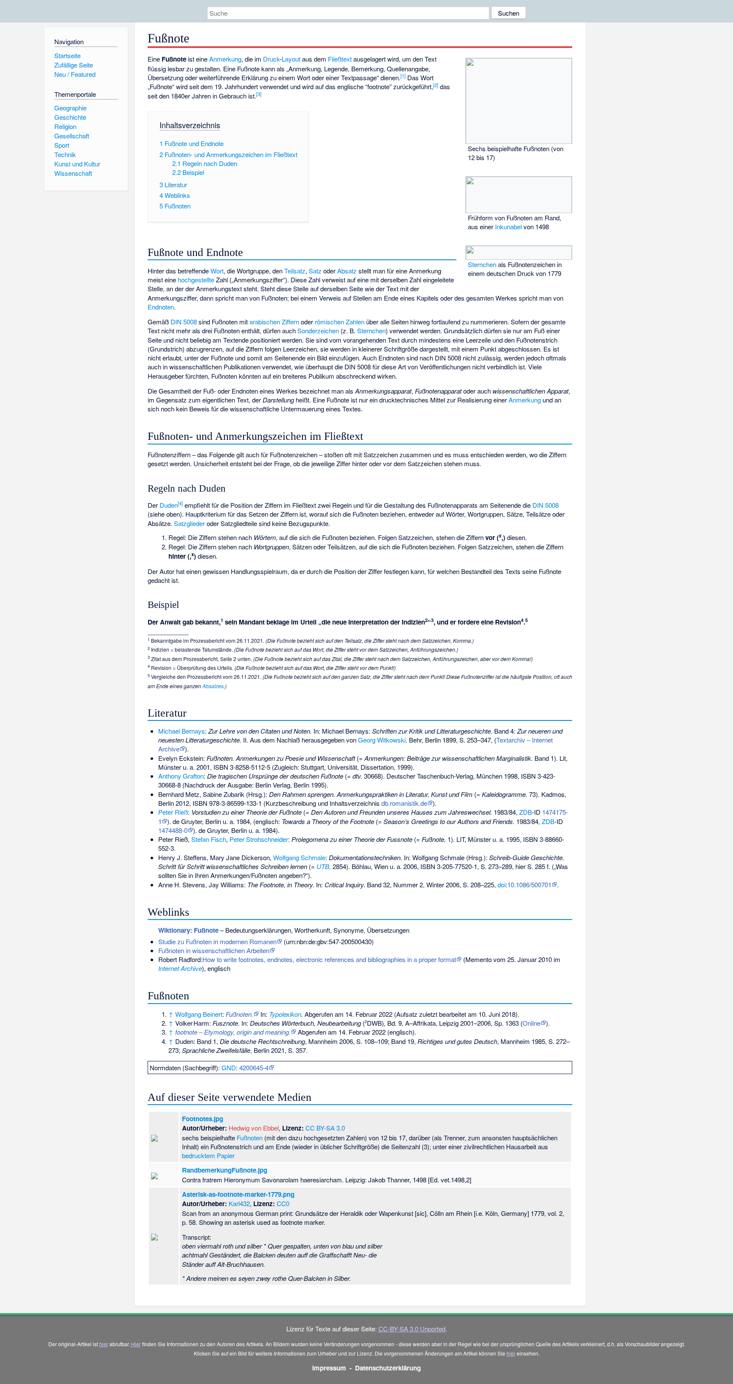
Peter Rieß (173, 811)
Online (531, 1022)
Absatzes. (213, 685)
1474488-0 (172, 830)
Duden (168, 505)
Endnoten (161, 306)
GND (228, 1067)
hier (103, 1343)
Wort (217, 270)
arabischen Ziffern (274, 321)
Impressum (329, 1368)
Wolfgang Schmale (299, 857)
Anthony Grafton (181, 775)
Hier (136, 1343)
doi (502, 884)
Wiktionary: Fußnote (188, 930)
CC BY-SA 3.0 (325, 1127)
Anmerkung (225, 58)
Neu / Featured (74, 74)
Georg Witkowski (382, 739)
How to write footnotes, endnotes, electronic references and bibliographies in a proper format (329, 959)
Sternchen (482, 264)
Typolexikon (285, 1014)
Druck (271, 58)
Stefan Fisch (208, 839)
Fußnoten (250, 1137)
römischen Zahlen (339, 321)
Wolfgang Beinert (198, 1014)
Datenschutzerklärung (388, 1368)
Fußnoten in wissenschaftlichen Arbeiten (213, 950)
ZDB (525, 811)
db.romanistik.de (404, 803)
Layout (291, 58)
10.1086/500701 (529, 884)
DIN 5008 (184, 321)
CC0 (283, 1203)
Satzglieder (189, 523)
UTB (322, 866)
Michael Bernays (181, 730)
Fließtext (340, 58)
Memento (478, 959)
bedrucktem (198, 1155)
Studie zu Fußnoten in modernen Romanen (217, 941)
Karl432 (239, 1203)
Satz (315, 270)
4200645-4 (254, 1067)
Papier (226, 1155)
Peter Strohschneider (258, 839)
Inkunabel (508, 226)
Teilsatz (294, 270)
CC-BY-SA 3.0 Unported (411, 1328)
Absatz (347, 270)
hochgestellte (196, 279)
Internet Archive (180, 968)
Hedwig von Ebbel (254, 1127)
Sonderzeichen (318, 330)
